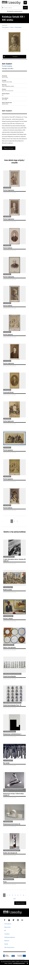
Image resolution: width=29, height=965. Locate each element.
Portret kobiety (18, 27)
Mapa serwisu (7, 927)
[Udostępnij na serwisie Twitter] (11, 68)
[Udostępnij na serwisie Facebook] (12, 68)
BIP (5, 930)
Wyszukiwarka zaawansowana (14, 11)
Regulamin (6, 940)
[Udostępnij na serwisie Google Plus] (9, 68)
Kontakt (6, 944)
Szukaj (25, 7)
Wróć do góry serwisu (9, 947)
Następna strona (20, 903)
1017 (14, 898)
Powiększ (15, 56)
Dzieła (11, 27)
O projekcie (7, 934)
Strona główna (5, 27)
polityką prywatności (19, 963)
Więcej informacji (8, 148)
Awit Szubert (7, 64)
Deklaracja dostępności (9, 937)
